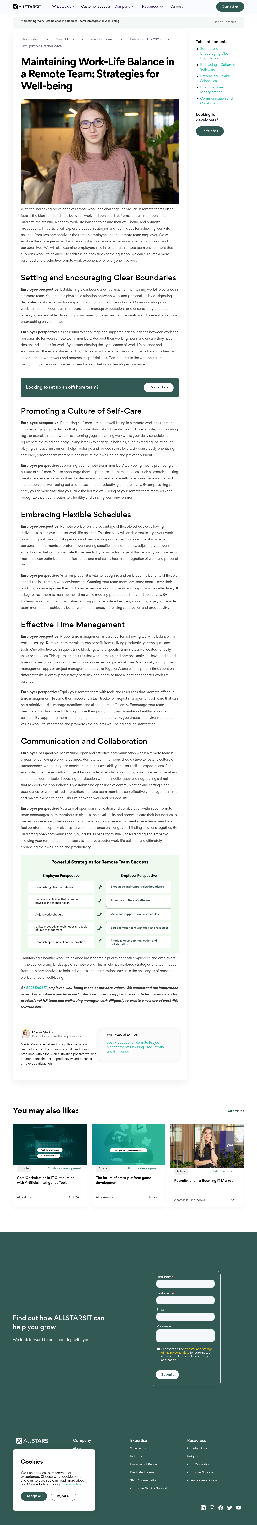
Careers (176, 6)
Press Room (81, 1472)
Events (78, 1464)
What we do (138, 1448)
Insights (192, 1456)
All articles (235, 1111)
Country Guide (197, 1448)
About (77, 1448)
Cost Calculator (198, 1464)
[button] (64, 6)
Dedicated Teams (142, 1472)
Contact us (230, 6)
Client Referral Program (203, 1480)
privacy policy (70, 1484)
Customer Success (200, 1472)
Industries (137, 1456)
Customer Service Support (148, 1488)
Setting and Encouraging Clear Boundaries (215, 53)
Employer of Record (144, 1464)
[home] (27, 7)
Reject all (63, 1496)
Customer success (96, 6)
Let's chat (210, 131)
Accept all (34, 1496)
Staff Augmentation (144, 1480)
